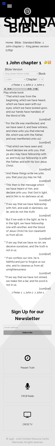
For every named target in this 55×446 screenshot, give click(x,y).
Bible (18, 42)
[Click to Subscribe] (45, 62)
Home (9, 42)
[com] (42, 119)
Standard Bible (32, 42)
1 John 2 (28, 84)
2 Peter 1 (17, 84)
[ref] (48, 119)
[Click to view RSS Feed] (49, 62)
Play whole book (14, 92)
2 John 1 (39, 84)
